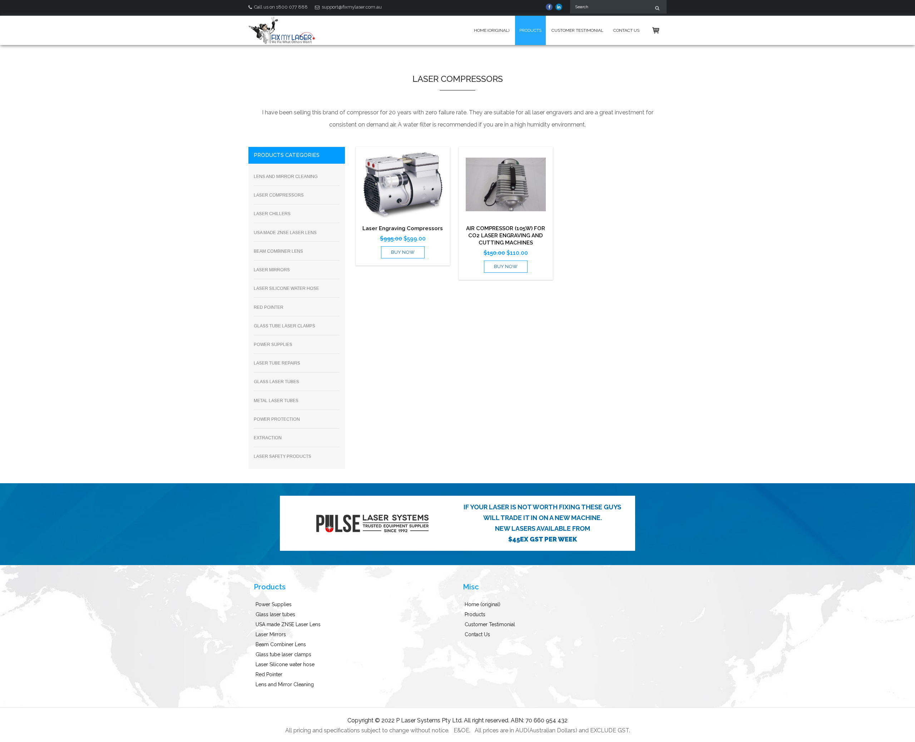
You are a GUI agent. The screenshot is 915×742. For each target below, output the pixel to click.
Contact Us (626, 30)
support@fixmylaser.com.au (351, 7)
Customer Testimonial (577, 30)
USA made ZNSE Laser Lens (288, 624)
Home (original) (491, 30)
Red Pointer (269, 674)
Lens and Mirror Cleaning (285, 684)
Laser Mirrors (271, 634)
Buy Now (403, 252)
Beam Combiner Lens (281, 644)
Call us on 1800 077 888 (280, 7)
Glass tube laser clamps (283, 654)
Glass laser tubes (275, 614)
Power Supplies (274, 604)
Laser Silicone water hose (285, 664)
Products (530, 30)
